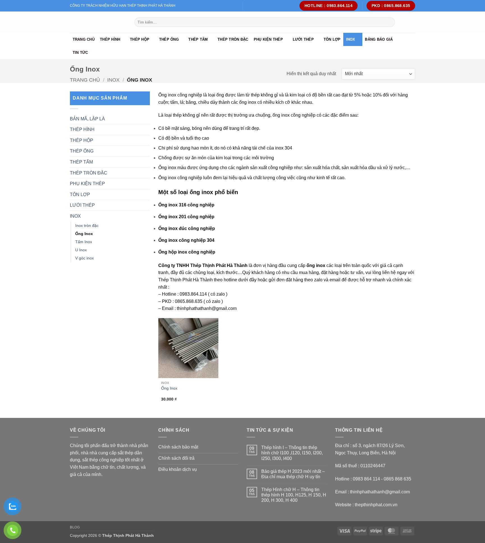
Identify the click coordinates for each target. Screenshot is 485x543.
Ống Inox (84, 233)
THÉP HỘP (139, 39)
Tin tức (80, 52)
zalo (220, 294)
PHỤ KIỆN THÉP (268, 39)
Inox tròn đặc (87, 225)
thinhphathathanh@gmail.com (207, 308)
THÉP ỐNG (169, 39)
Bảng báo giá (379, 39)
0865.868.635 (188, 301)
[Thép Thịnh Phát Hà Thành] (98, 22)
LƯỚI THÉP (303, 39)
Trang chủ (84, 39)
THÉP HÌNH (110, 39)
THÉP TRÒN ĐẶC (233, 39)
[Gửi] (389, 22)
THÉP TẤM (198, 39)
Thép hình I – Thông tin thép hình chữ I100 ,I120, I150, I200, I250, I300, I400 (292, 453)
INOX (350, 39)
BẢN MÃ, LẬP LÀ (87, 118)
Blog (75, 527)
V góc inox (84, 258)
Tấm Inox (83, 242)
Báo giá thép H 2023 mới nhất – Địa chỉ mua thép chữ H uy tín (293, 474)
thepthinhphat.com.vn (376, 504)
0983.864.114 (193, 294)
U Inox (81, 250)
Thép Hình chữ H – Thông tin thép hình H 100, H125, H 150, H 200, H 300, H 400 (293, 495)
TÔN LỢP (332, 39)
